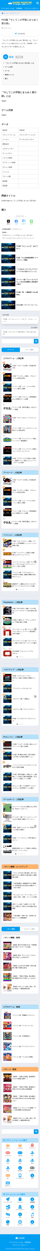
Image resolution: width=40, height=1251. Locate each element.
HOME (21, 1238)
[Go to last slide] (4, 561)
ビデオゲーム (16, 229)
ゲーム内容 (9, 67)
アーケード (10, 349)
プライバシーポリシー (31, 8)
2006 (4, 235)
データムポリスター (10, 238)
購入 (6, 78)
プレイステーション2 (26, 238)
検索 (36, 341)
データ (7, 71)
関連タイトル (9, 75)
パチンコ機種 (29, 349)
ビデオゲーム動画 (29, 929)
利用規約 (19, 8)
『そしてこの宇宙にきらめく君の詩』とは (19, 63)
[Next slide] (35, 561)
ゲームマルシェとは (7, 8)
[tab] (16, 589)
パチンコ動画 (11, 929)
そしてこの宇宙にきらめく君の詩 (19, 235)
